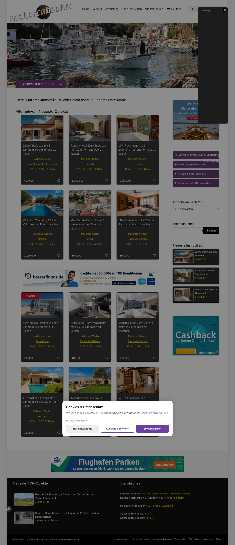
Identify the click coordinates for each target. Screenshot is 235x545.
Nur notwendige (82, 428)
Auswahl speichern (117, 428)
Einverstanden (152, 428)
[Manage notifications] (9, 509)
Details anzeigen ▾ (77, 420)
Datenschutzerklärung (155, 412)
